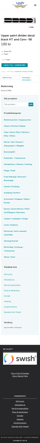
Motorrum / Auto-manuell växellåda (15, 233)
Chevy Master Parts (20, 376)
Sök (31, 104)
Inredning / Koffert (12, 193)
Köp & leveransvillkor (12, 285)
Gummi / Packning (11, 186)
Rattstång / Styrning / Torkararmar (13, 249)
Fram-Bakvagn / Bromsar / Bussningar (15, 179)
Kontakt (7, 296)
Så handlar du (9, 280)
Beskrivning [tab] (7, 78)
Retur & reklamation (12, 290)
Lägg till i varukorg (14, 65)
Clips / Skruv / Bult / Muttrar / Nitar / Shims (17, 134)
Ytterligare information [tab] (26, 79)
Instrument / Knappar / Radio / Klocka (17, 201)
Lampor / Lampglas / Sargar (16, 218)
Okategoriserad (11, 241)
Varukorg (7, 301)
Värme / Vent (9, 257)
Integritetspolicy (10, 307)
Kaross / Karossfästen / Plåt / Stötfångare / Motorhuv (17, 211)
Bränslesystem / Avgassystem (17, 120)
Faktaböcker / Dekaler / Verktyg (24, 71)
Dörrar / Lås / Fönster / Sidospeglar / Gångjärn (14, 144)
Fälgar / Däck (9, 170)
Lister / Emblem (11, 225)
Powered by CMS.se (20, 441)
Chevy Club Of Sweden (20, 373)
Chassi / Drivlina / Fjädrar (15, 126)
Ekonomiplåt (9, 152)
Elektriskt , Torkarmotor (15, 158)
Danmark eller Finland (12, 312)
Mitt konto (8, 274)
